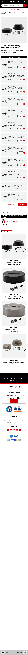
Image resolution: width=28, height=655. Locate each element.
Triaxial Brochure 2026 (13, 221)
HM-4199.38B (11, 86)
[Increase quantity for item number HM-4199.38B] (24, 92)
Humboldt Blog (13, 416)
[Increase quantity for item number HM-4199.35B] (24, 67)
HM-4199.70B (11, 135)
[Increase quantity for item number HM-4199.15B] (24, 104)
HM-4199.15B (11, 98)
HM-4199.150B (12, 184)
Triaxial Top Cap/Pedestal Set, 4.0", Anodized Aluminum (17, 173)
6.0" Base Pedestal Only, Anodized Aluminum (14, 196)
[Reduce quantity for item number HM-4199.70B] (17, 141)
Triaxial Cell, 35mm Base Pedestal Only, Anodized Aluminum (17, 63)
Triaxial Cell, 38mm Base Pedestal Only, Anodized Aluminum (17, 88)
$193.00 (10, 79)
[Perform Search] (25, 5)
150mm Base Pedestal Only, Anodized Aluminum (15, 185)
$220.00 (10, 67)
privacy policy (20, 421)
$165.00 (10, 165)
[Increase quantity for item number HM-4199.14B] (24, 79)
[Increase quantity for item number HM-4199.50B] (24, 116)
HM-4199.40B (11, 171)
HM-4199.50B (11, 110)
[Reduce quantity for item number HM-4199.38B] (17, 92)
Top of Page (13, 386)
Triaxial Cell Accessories (14, 11)
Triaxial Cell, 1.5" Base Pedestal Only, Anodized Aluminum (16, 100)
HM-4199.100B (12, 159)
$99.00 (10, 91)
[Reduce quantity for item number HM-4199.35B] (17, 67)
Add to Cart (22, 204)
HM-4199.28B (11, 147)
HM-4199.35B (11, 61)
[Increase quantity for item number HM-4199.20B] (24, 128)
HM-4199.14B (11, 74)
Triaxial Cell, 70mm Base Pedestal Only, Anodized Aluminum (17, 137)
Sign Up (14, 401)
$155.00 (10, 153)
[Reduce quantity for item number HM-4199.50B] (17, 116)
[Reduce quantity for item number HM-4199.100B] (17, 165)
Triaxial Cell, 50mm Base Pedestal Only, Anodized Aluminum (17, 112)
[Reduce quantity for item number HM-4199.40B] (17, 177)
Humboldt (14, 2)
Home (2, 10)
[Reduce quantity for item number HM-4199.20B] (17, 128)
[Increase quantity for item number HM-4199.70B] (24, 141)
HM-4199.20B (11, 123)
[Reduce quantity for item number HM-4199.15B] (17, 104)
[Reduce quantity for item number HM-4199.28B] (17, 153)
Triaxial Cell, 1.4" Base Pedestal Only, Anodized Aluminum (16, 75)
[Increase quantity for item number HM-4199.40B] (24, 177)
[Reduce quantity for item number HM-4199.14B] (17, 79)
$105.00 (10, 104)
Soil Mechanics (9, 10)
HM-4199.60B (11, 194)
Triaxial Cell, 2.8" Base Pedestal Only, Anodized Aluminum (16, 149)
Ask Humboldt (10, 378)
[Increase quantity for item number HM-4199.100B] (24, 165)
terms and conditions (9, 421)
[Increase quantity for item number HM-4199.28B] (24, 153)
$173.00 (10, 116)
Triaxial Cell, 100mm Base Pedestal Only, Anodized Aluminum (17, 161)
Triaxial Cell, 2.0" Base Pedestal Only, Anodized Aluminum (16, 124)
